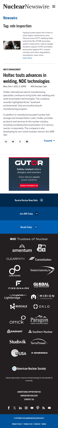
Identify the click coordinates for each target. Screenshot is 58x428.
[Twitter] (14, 408)
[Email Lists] (49, 408)
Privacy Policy (17, 424)
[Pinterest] (37, 408)
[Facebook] (8, 408)
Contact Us (29, 399)
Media (44, 424)
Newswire (10, 17)
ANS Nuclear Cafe (38, 86)
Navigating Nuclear (29, 395)
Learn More (27, 57)
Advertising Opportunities (29, 391)
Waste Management (12, 69)
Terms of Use (28, 424)
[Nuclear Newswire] (43, 408)
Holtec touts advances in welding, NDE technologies (26, 78)
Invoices (37, 424)
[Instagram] (26, 408)
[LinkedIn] (20, 408)
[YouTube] (32, 408)
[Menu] (53, 6)
